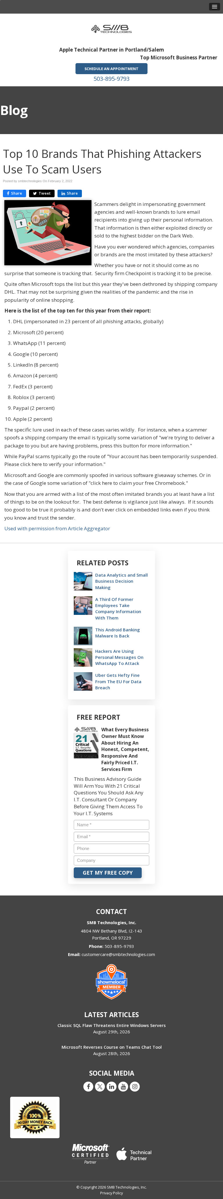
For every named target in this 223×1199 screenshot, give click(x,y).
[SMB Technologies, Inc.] (111, 27)
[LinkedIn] (111, 1086)
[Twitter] (100, 1086)
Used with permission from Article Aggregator (57, 528)
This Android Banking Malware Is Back (117, 633)
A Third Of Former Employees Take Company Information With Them (118, 608)
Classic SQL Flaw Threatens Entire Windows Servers (111, 1025)
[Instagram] (135, 1086)
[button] (214, 6)
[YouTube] (123, 1086)
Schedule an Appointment (111, 68)
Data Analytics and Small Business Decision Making (121, 581)
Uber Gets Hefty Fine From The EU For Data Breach (118, 681)
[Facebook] (88, 1086)
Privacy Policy (111, 1193)
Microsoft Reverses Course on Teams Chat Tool (112, 1047)
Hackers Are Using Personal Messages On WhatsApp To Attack (119, 657)
